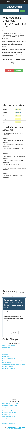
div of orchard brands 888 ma (8, 416)
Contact (23, 427)
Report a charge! (17, 428)
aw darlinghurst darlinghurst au (8, 345)
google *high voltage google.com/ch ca (10, 410)
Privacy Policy (10, 428)
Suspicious (9, 70)
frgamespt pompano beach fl (8, 423)
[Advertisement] (14, 88)
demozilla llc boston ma (7, 352)
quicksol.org (5, 354)
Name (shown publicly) (9, 311)
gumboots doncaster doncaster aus (9, 405)
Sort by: (16, 292)
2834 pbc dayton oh (6, 421)
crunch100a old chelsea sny (8, 418)
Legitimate (18, 70)
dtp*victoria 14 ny (6, 414)
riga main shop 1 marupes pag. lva (9, 368)
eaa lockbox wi (5, 407)
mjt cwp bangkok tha (6, 349)
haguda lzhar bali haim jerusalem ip (9, 358)
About (20, 427)
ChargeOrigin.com (11, 427)
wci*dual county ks (6, 347)
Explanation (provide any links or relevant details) (13, 319)
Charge (6, 2)
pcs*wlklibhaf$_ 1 (6, 356)
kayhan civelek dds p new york (9, 412)
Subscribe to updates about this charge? (13, 316)
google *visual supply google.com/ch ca (10, 403)
